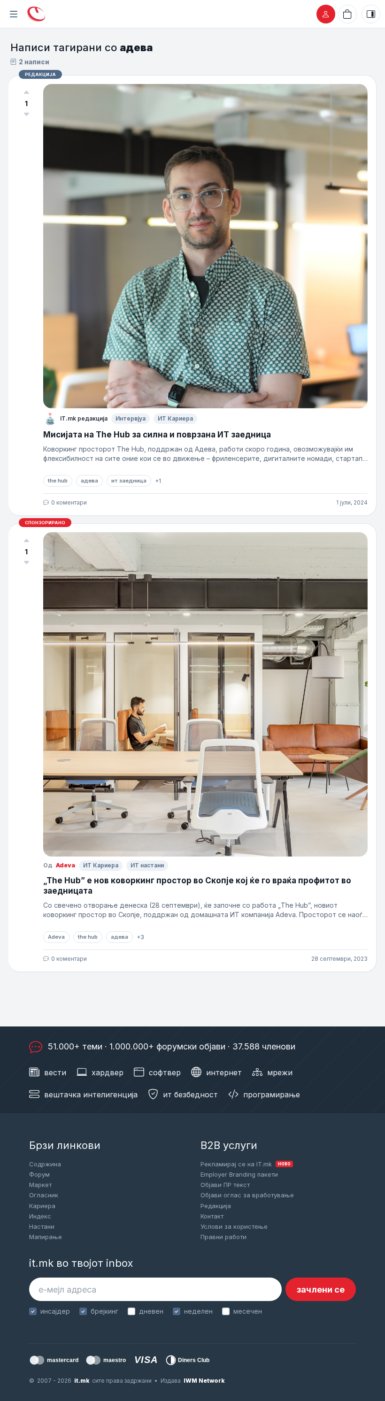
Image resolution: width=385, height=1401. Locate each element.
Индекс (40, 1216)
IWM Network (204, 1380)
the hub (58, 480)
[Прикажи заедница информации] (371, 14)
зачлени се (321, 1289)
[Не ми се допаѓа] (26, 114)
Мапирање (45, 1236)
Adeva (65, 865)
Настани (41, 1226)
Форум (39, 1174)
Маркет (40, 1184)
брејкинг (104, 1311)
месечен (247, 1311)
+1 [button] (158, 480)
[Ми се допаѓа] (26, 92)
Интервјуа (131, 418)
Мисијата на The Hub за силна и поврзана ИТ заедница (158, 434)
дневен (151, 1311)
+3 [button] (140, 937)
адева (89, 480)
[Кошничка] (347, 14)
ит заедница (128, 480)
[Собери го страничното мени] (14, 14)
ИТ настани (147, 865)
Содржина (45, 1164)
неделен (198, 1311)
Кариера (42, 1206)
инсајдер (55, 1311)
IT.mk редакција (84, 418)
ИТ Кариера (175, 418)
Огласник (43, 1195)
